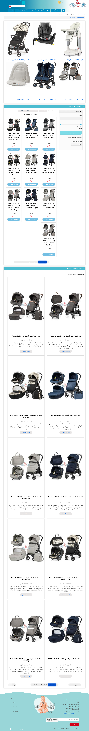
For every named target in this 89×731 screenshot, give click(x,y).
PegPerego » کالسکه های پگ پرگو (19, 59)
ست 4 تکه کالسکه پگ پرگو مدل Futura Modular (65, 415)
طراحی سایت (22, 729)
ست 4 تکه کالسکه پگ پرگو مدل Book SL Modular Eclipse (31, 205)
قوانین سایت (15, 711)
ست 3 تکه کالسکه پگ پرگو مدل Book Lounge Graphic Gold (14, 171)
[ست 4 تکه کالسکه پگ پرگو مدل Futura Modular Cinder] (49, 124)
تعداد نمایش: (78, 685)
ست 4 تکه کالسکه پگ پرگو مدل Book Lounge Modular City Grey (49, 241)
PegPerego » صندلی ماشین (47, 59)
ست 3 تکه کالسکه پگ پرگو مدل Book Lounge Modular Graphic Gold (65, 579)
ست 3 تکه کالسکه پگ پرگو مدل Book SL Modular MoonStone (26, 497)
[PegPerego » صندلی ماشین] (44, 34)
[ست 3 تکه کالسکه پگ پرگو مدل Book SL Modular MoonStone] (26, 466)
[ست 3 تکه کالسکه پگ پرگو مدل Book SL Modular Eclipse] (49, 159)
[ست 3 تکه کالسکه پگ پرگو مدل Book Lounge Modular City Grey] (13, 194)
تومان (80, 128)
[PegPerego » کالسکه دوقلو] (44, 75)
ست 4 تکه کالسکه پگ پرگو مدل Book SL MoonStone (49, 205)
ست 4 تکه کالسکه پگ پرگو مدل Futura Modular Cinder (49, 135)
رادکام (17, 729)
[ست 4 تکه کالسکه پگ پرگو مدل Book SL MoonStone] (49, 194)
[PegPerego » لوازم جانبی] (18, 74)
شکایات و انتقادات (14, 707)
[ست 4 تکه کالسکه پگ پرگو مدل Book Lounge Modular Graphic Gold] (13, 124)
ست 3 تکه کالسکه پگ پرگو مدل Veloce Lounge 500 (65, 336)
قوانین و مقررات (14, 699)
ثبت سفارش (15, 703)
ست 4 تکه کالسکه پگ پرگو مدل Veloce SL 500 (26, 336)
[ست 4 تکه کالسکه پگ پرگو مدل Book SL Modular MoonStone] (26, 548)
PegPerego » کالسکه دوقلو (47, 99)
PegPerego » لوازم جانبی (22, 99)
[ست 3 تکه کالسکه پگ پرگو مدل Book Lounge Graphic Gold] (13, 159)
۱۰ (17, 262)
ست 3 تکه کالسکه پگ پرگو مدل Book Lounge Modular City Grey (14, 206)
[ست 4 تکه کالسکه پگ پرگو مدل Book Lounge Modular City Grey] (49, 230)
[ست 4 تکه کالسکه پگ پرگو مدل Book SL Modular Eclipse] (31, 194)
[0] (63, 340)
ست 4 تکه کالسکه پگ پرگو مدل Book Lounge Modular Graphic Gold (14, 136)
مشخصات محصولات (77, 141)
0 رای (61, 340)
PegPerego (72, 17)
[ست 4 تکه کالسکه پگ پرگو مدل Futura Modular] (65, 385)
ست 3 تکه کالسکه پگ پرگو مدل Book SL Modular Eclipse (48, 170)
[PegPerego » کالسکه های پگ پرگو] (18, 39)
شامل (80, 116)
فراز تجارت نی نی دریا (80, 14)
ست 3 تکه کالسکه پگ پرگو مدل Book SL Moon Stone (31, 170)
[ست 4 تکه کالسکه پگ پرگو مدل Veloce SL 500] (26, 306)
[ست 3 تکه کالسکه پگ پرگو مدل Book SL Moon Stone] (31, 159)
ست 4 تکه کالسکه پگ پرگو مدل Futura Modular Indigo (31, 135)
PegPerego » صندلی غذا (75, 59)
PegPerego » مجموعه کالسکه (73, 99)
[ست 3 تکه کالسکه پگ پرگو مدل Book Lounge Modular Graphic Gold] (65, 548)
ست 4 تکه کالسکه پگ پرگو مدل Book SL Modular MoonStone (26, 579)
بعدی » (15, 262)
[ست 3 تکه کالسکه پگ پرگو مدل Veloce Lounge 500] (65, 306)
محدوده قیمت (78, 123)
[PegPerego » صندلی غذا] (71, 39)
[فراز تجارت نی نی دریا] (77, 4)
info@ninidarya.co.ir (68, 714)
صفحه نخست (80, 17)
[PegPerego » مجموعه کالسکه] (71, 71)
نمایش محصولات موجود (74, 137)
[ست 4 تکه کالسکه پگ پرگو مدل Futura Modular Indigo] (31, 124)
